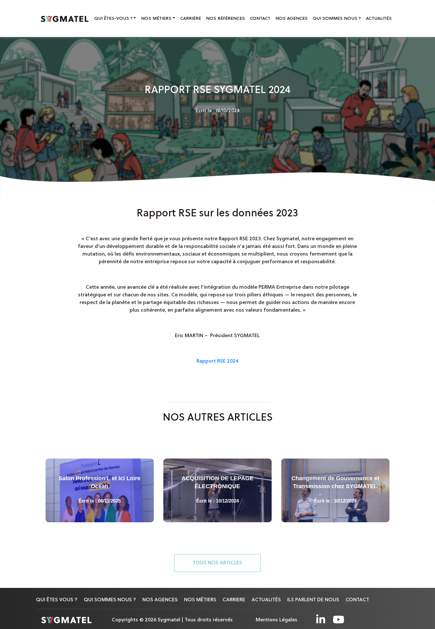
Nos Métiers (156, 18)
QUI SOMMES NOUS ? (337, 18)
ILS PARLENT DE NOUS (313, 600)
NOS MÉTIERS (200, 600)
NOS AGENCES (291, 18)
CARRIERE (234, 600)
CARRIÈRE (190, 18)
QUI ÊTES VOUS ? (56, 600)
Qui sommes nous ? (110, 600)
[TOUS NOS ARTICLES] (217, 571)
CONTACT (260, 18)
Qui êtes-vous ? (113, 18)
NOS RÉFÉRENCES (225, 18)
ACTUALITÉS (379, 18)
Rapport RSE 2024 (217, 361)
